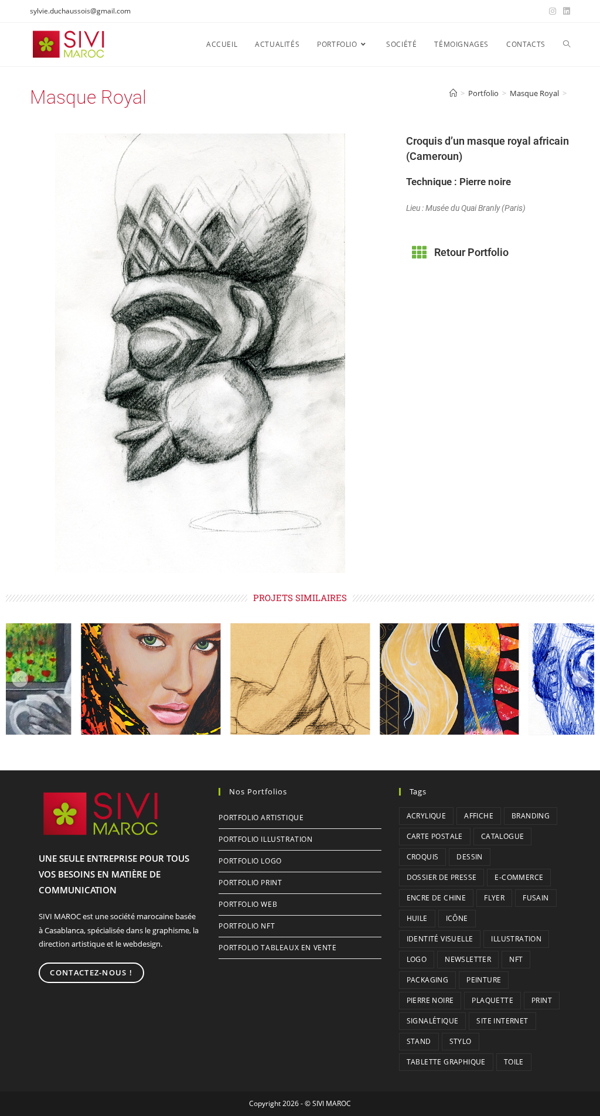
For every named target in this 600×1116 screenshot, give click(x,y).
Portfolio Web (248, 904)
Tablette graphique (446, 1062)
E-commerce (519, 877)
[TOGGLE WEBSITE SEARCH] (566, 44)
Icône (457, 918)
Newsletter (468, 959)
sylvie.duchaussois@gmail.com (80, 11)
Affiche (478, 816)
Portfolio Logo (250, 861)
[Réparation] (449, 679)
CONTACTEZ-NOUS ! (91, 972)
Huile (417, 918)
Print (541, 1000)
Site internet (502, 1021)
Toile (514, 1062)
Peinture (483, 980)
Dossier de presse (442, 877)
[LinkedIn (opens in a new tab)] (565, 11)
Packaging (428, 980)
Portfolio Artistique (261, 818)
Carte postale (435, 836)
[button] (20, 679)
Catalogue (502, 836)
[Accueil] (453, 93)
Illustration (516, 939)
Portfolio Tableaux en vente (277, 948)
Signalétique (433, 1021)
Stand (419, 1041)
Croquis (423, 857)
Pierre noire (430, 1000)
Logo (417, 959)
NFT (516, 959)
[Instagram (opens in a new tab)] (553, 11)
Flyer (494, 898)
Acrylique (426, 816)
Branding (531, 816)
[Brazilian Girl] (150, 679)
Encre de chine (436, 898)
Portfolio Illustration (265, 839)
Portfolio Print (250, 883)
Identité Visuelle (440, 939)
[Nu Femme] (300, 679)
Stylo (460, 1041)
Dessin (469, 857)
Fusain (535, 898)
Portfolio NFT (247, 926)
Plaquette (492, 1000)
